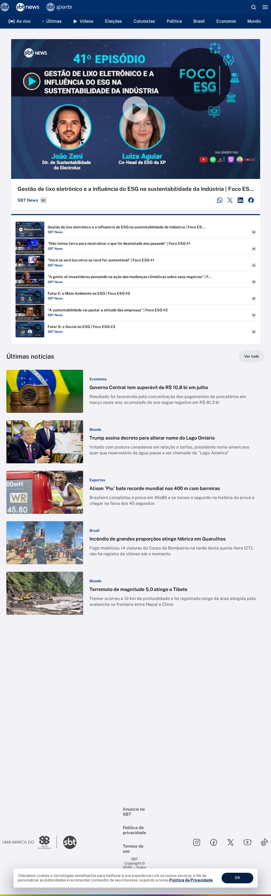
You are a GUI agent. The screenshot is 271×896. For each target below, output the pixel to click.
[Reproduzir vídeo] (135, 109)
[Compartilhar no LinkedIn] (240, 200)
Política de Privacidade (191, 880)
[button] (135, 391)
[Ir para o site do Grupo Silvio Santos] (29, 842)
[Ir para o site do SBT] (69, 842)
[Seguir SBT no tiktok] (264, 842)
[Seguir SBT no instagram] (196, 842)
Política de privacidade (134, 830)
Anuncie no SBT (134, 812)
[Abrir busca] (253, 7)
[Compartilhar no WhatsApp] (220, 200)
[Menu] (265, 7)
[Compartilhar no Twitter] (230, 200)
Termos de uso (133, 849)
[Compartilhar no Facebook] (251, 200)
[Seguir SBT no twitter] (230, 842)
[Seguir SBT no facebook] (213, 842)
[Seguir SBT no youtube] (247, 842)
